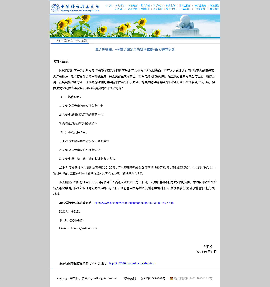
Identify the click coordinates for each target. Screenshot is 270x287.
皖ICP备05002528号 (152, 278)
